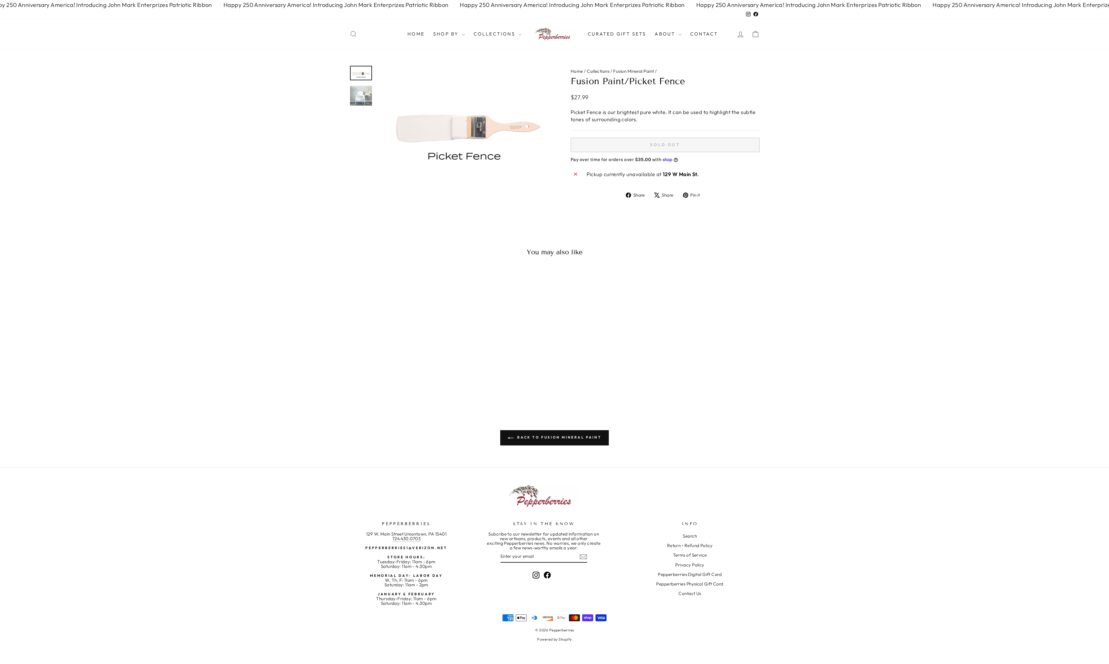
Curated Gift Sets (617, 34)
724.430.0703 (406, 538)
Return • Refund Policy (690, 545)
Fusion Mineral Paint (633, 71)
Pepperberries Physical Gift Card (689, 584)
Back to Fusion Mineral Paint (558, 437)
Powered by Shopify (554, 639)
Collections (495, 34)
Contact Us (689, 593)
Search (690, 536)
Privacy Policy (689, 565)
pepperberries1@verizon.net (406, 548)
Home (416, 34)
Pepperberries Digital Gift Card (690, 574)
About (666, 34)
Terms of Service (690, 555)
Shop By (447, 34)
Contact (704, 34)
